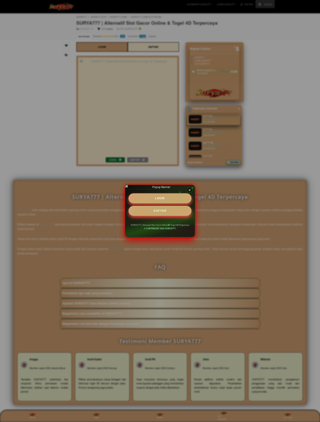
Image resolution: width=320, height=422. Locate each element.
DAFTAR (160, 210)
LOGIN (160, 198)
